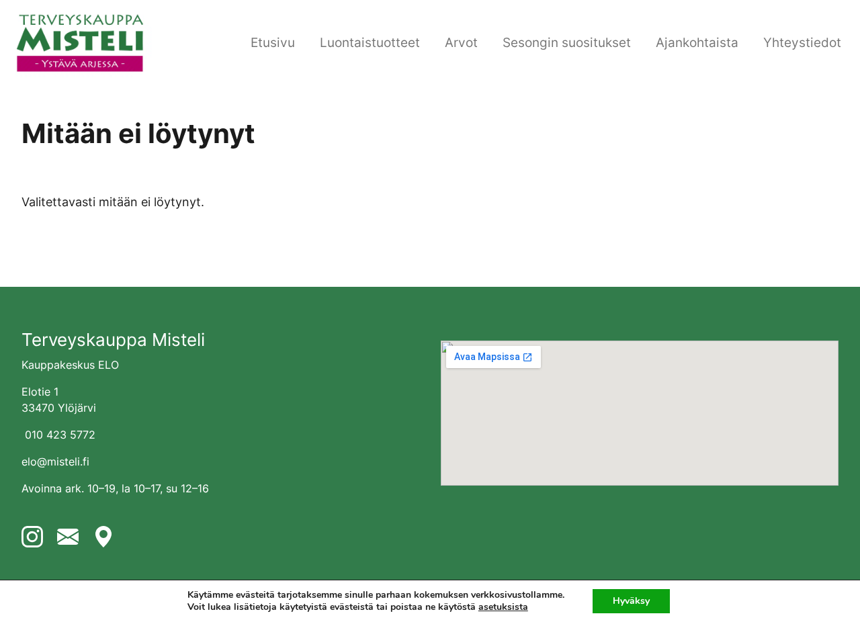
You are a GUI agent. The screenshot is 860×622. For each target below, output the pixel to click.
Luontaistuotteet (370, 42)
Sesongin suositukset (567, 42)
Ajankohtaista (697, 42)
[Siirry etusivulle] (80, 41)
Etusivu (273, 42)
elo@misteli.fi (55, 461)
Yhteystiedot (802, 42)
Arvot (461, 42)
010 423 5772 (60, 434)
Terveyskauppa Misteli (113, 339)
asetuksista (503, 607)
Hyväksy (631, 600)
